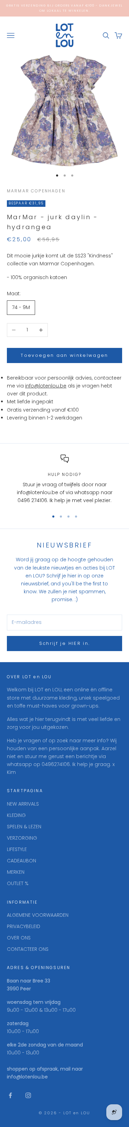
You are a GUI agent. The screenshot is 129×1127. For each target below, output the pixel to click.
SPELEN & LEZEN (24, 826)
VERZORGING (22, 837)
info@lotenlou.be (45, 385)
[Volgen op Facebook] (10, 1095)
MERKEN (15, 872)
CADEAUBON (21, 860)
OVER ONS (19, 937)
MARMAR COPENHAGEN (36, 191)
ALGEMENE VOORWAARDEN (37, 915)
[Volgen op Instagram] (28, 1095)
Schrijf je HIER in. (64, 643)
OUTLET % (18, 883)
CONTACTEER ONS (28, 949)
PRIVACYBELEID (23, 926)
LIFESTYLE (17, 849)
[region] (64, 480)
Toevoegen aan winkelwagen (64, 355)
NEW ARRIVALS (23, 803)
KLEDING (16, 815)
